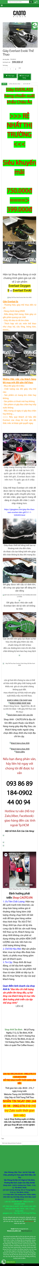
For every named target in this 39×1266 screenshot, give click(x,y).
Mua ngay (10, 76)
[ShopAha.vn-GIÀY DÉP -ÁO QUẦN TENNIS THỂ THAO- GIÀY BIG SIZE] (19, 14)
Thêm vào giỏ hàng (25, 77)
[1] (10, 69)
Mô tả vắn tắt (26, 84)
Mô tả (4, 84)
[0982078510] (3, 1262)
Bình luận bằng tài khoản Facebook (11, 1143)
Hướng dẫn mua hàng (14, 84)
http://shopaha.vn (26, 1231)
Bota (23, 1264)
